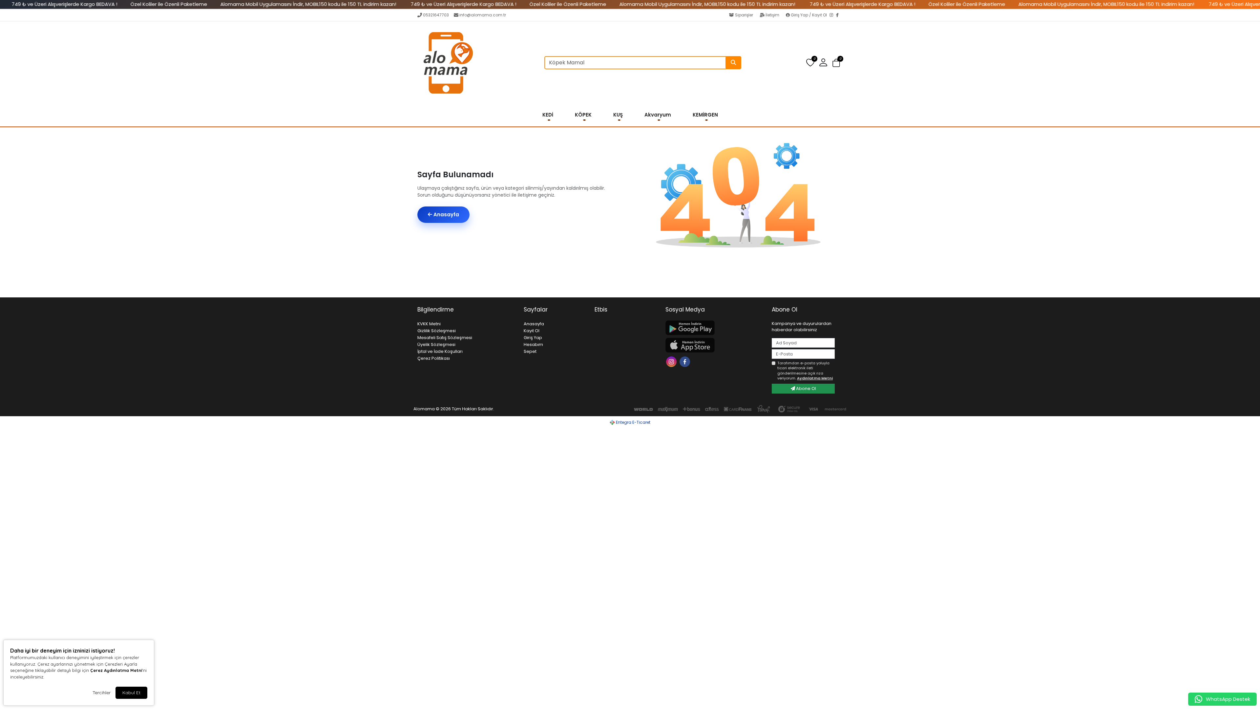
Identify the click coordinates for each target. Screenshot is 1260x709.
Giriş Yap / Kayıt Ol (809, 15)
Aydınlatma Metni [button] (815, 378)
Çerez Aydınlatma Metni (116, 670)
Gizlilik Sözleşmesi (436, 331)
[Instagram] (833, 15)
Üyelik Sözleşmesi (436, 344)
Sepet (530, 351)
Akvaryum (657, 114)
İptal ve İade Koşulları (440, 351)
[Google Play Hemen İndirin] (714, 327)
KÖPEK (583, 114)
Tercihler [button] (102, 693)
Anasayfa (445, 214)
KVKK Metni (429, 324)
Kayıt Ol (531, 331)
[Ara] (733, 62)
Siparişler (744, 15)
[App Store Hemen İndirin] (714, 345)
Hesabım (533, 344)
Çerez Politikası (433, 358)
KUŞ (618, 114)
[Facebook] (839, 15)
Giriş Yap (533, 337)
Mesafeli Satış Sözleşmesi (444, 337)
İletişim (772, 15)
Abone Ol (805, 388)
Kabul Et (131, 693)
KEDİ (547, 114)
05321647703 (436, 15)
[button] (836, 63)
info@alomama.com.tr (482, 15)
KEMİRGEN (705, 114)
